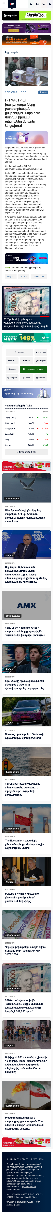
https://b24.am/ (13, 1181)
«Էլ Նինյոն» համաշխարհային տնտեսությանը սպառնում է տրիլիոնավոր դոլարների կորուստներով (22, 789)
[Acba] (26, 337)
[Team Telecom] (26, 137)
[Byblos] (26, 28)
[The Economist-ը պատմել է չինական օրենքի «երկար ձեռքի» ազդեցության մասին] (26, 818)
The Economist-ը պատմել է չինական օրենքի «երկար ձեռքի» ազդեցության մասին (24, 844)
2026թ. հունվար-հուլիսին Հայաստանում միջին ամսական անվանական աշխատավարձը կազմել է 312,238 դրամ (24, 1006)
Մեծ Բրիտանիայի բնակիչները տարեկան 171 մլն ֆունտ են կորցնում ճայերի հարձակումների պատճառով (25, 516)
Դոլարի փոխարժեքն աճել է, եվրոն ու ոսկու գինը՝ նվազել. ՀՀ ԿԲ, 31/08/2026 (25, 951)
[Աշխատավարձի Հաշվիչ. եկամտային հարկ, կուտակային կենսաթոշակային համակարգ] (31, 4)
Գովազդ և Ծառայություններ (20, 1202)
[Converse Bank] (26, 393)
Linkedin (41, 378)
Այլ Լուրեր (12, 52)
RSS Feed (41, 352)
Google (13, 369)
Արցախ (10, 277)
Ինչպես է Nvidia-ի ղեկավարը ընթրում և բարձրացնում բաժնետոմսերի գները (22, 897)
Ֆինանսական (13, 616)
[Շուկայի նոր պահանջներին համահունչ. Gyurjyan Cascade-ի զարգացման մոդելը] (26, 301)
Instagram (42, 361)
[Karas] (26, 466)
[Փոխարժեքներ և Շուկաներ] (37, 4)
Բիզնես (9, 555)
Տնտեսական (12, 498)
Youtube (13, 361)
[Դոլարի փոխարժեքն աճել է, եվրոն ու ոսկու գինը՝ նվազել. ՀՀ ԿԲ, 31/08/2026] (26, 924)
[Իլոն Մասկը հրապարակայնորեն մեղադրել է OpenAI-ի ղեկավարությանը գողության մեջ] (26, 658)
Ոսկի (7, 439)
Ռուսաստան (38, 277)
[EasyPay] (26, 15)
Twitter (27, 361)
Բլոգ (18, 1205)
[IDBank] (26, 40)
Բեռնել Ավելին (28, 452)
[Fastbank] (26, 258)
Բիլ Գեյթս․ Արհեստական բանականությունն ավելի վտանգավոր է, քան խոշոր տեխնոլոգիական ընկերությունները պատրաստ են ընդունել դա (26, 574)
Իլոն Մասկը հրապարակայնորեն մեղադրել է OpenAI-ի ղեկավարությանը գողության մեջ (24, 685)
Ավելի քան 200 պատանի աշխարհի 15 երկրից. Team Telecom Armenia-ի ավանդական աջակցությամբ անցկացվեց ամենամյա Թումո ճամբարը (26, 1064)
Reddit (27, 378)
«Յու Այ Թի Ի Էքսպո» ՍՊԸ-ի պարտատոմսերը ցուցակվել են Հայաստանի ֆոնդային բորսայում (25, 631)
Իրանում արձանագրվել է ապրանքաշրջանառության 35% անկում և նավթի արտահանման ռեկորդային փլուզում (24, 1123)
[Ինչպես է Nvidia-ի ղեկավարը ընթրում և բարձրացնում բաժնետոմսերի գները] (26, 871)
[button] (8, 316)
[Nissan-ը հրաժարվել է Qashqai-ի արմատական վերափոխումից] (26, 711)
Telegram (13, 378)
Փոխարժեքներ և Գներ (18, 405)
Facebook (20, 352)
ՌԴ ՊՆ (23, 277)
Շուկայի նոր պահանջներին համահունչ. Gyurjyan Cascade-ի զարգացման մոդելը (22, 323)
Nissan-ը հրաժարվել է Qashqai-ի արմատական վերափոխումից (24, 736)
